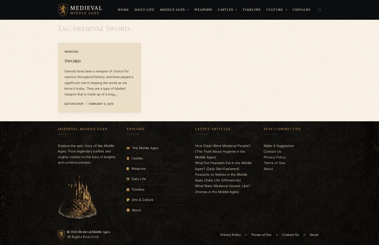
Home (123, 10)
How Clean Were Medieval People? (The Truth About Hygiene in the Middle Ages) (222, 151)
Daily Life (144, 10)
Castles (225, 10)
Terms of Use (274, 163)
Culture (274, 10)
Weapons (203, 10)
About (136, 210)
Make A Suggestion (279, 146)
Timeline (252, 10)
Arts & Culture (143, 200)
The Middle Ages (145, 148)
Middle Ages (172, 10)
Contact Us (272, 151)
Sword (72, 61)
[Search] (319, 10)
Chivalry (302, 10)
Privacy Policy (275, 157)
